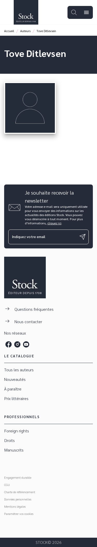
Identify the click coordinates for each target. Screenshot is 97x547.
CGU (7, 485)
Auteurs (25, 31)
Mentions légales (15, 506)
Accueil (9, 31)
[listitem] (8, 344)
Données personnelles (17, 499)
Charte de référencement (19, 492)
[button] (48, 370)
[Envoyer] (82, 237)
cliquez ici (54, 223)
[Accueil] (26, 12)
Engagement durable (17, 477)
